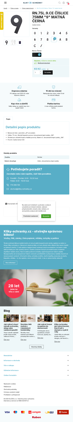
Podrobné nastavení (30, 216)
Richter (39, 157)
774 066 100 (15, 185)
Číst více (6, 340)
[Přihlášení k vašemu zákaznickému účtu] (64, 2)
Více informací (10, 262)
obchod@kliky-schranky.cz (21, 189)
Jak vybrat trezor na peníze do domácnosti (44, 326)
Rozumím (46, 216)
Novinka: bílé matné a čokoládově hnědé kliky (26, 327)
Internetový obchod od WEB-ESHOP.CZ (16, 401)
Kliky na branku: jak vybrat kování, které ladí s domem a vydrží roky (61, 328)
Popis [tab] (8, 119)
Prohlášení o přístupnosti (12, 395)
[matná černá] (35, 33)
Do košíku (47, 72)
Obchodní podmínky (10, 389)
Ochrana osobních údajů (11, 392)
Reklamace (7, 386)
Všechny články (36, 347)
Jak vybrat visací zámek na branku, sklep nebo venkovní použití (11, 327)
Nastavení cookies (10, 384)
